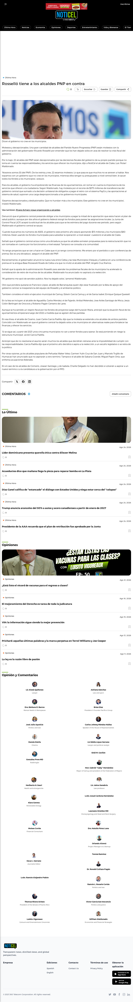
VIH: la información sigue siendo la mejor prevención (33, 622)
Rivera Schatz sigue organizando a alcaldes (38, 210)
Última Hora (9, 27)
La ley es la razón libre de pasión (21, 659)
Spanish (50, 968)
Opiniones (56, 27)
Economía (40, 27)
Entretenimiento (89, 27)
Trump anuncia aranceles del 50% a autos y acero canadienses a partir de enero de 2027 (54, 508)
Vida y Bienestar (111, 27)
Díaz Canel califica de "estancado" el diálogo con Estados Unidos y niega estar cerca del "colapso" (59, 489)
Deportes (71, 27)
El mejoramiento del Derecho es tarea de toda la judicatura (37, 603)
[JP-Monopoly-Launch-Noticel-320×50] (66, 6)
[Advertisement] (66, 50)
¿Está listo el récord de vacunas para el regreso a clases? (35, 585)
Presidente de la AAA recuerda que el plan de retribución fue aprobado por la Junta (51, 526)
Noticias (25, 27)
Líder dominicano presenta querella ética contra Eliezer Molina (39, 452)
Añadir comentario (120, 394)
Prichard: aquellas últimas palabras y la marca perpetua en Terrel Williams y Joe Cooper (54, 640)
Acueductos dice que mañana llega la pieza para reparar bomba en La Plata (46, 471)
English (50, 972)
